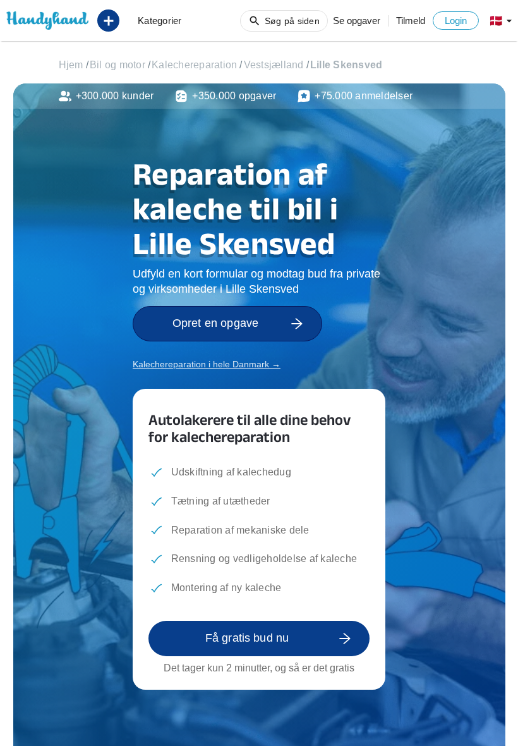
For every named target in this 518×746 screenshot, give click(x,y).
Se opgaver (356, 20)
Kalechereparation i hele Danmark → (206, 364)
